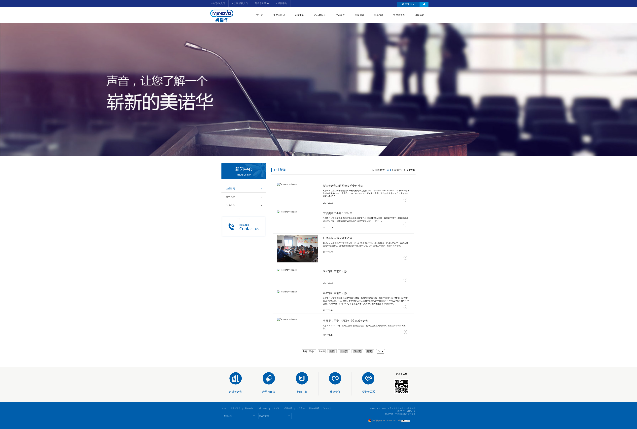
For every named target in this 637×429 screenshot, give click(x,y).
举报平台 (282, 3)
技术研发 (340, 15)
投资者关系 (399, 15)
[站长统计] (405, 420)
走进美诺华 (279, 15)
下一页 (357, 351)
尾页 (369, 351)
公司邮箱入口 (240, 3)
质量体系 (359, 15)
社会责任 (378, 15)
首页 (389, 170)
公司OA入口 (218, 3)
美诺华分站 (261, 3)
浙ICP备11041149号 (406, 411)
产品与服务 (320, 15)
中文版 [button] (408, 4)
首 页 (259, 15)
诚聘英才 (419, 15)
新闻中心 (299, 15)
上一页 (344, 351)
